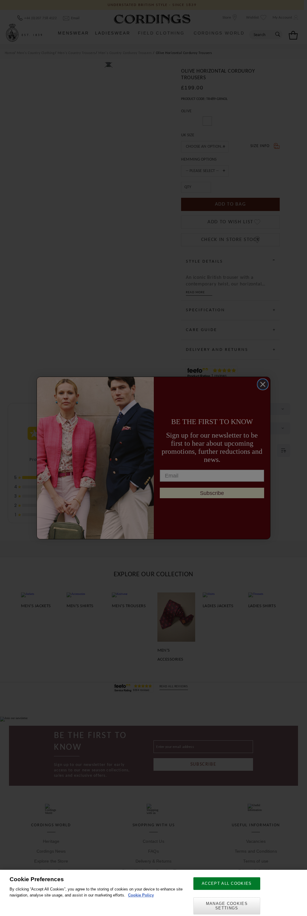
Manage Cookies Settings (227, 906)
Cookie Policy (141, 895)
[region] (153, 893)
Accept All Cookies (227, 883)
